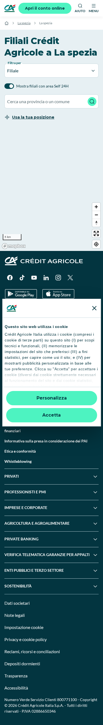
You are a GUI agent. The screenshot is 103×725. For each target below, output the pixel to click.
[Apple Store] (58, 294)
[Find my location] (96, 244)
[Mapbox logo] (14, 246)
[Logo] (9, 8)
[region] (51, 189)
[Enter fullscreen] (96, 233)
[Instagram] (58, 277)
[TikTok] (21, 277)
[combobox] (51, 101)
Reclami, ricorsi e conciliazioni (32, 651)
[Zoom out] (96, 215)
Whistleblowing (18, 461)
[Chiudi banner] (94, 308)
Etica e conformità (20, 451)
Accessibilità (16, 687)
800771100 (67, 699)
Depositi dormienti (22, 663)
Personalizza (52, 398)
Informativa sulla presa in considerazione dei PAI (45, 441)
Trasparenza (15, 675)
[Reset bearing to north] (96, 223)
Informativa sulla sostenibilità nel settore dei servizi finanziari (48, 428)
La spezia (24, 23)
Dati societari (17, 603)
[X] (70, 277)
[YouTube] (34, 277)
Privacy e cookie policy (25, 639)
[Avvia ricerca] (92, 101)
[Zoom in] (96, 207)
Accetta (51, 415)
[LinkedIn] (46, 277)
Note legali (14, 615)
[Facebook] (9, 277)
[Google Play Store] (21, 294)
